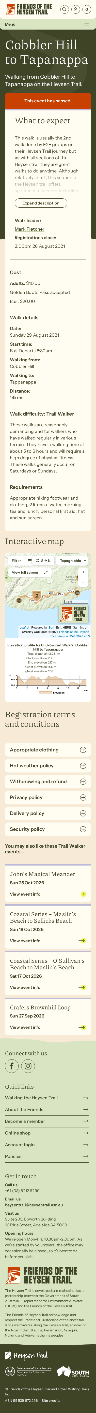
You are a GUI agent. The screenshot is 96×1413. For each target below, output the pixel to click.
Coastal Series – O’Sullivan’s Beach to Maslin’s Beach (47, 963)
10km (61, 594)
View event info (25, 894)
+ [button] (83, 572)
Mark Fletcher (29, 229)
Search (64, 9)
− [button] (83, 582)
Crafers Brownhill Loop (40, 1007)
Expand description (41, 203)
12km (71, 591)
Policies (13, 1156)
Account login (20, 1144)
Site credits (51, 1400)
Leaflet (24, 627)
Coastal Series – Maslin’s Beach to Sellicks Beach (43, 917)
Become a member (25, 1121)
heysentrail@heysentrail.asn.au (34, 1204)
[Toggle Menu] (86, 24)
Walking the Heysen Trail (31, 1098)
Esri (51, 627)
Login (75, 9)
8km (51, 592)
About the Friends (24, 1109)
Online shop (18, 1133)
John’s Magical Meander (42, 873)
